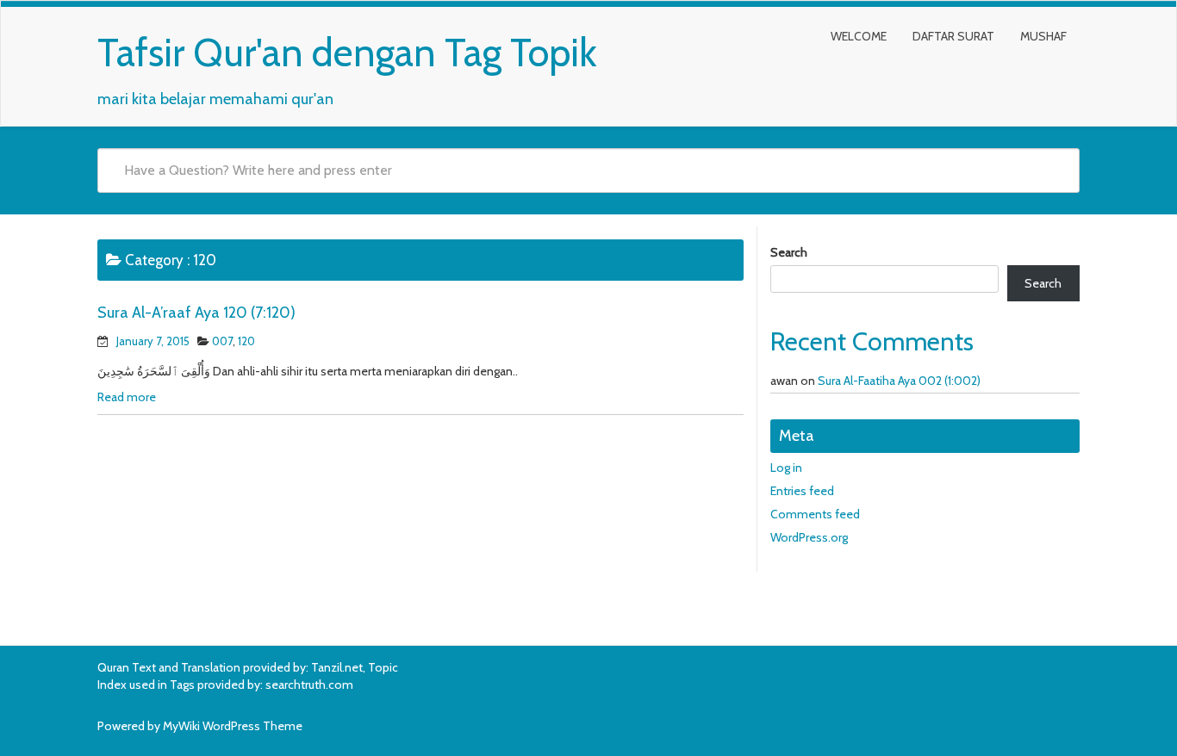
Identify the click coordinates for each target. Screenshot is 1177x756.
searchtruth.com (309, 684)
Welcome (859, 36)
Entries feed (802, 491)
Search (788, 252)
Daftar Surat (953, 36)
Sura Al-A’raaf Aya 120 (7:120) (196, 312)
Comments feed (815, 514)
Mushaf (1043, 36)
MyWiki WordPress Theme (232, 726)
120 (246, 341)
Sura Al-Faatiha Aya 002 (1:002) (899, 380)
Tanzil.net (337, 667)
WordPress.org (809, 537)
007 (222, 341)
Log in (786, 467)
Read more (126, 397)
